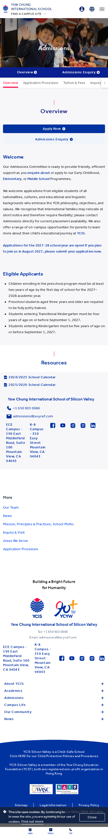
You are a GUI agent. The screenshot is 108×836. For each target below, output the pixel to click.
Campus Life (15, 705)
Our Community (17, 712)
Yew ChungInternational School (31, 7)
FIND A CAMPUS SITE (26, 14)
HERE (22, 756)
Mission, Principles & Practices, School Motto (38, 524)
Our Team (11, 507)
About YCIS (14, 684)
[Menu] (102, 9)
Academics (13, 691)
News (7, 516)
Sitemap (21, 805)
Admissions (14, 698)
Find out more (32, 821)
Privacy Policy (89, 805)
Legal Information (53, 805)
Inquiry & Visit (14, 532)
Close (92, 817)
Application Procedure (20, 549)
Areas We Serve (15, 541)
